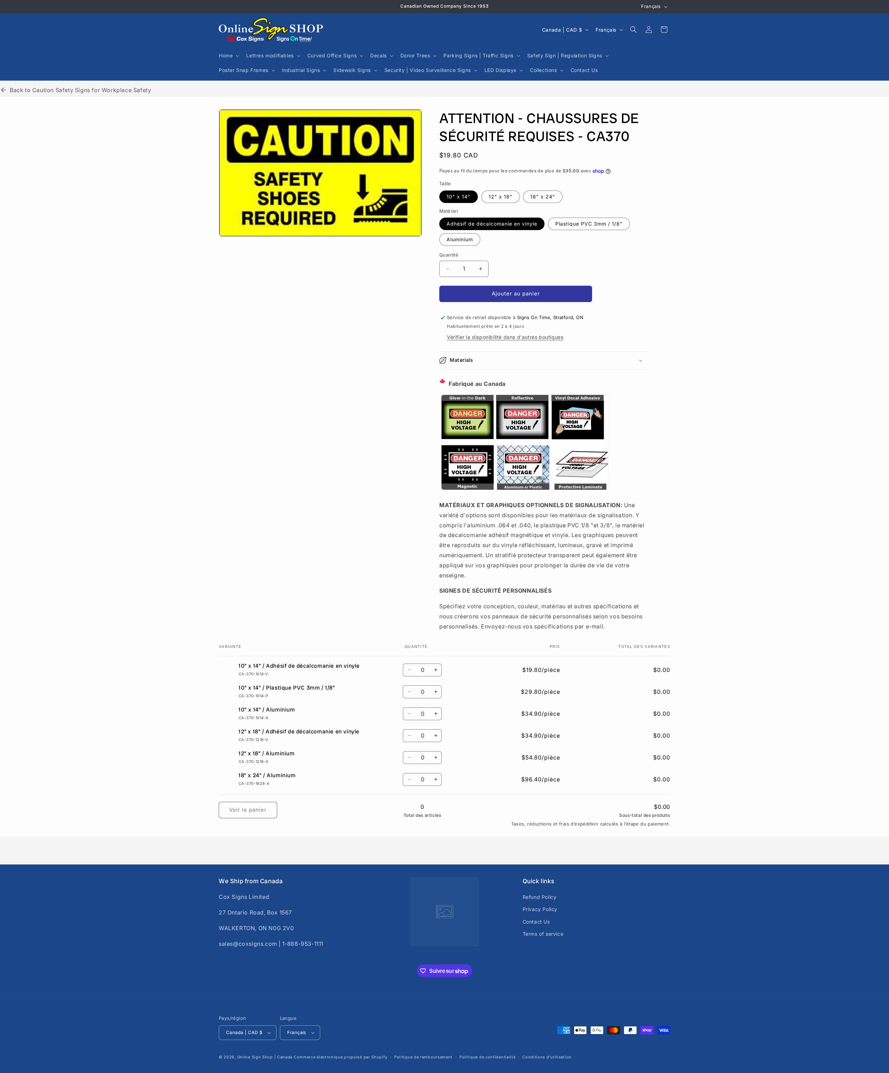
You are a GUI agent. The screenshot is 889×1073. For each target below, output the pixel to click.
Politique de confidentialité (487, 1057)
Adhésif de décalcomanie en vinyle (492, 224)
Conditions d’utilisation (547, 1057)
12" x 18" (501, 197)
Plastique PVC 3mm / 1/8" (589, 224)
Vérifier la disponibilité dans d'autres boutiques (505, 337)
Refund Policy (540, 897)
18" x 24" (542, 197)
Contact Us (536, 922)
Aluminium (460, 239)
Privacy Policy (540, 909)
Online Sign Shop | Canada (265, 1057)
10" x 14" (459, 197)
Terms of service (543, 934)
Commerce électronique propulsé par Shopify (340, 1057)
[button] (228, 55)
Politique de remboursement (423, 1057)
